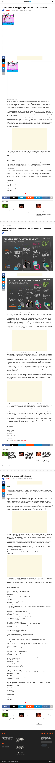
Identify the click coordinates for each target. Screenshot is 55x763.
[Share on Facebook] (3, 57)
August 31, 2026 (11, 212)
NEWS (5, 225)
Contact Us (51, 761)
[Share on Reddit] (3, 65)
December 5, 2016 (14, 10)
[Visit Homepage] (27, 2)
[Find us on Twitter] (6, 746)
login (6, 218)
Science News (20, 10)
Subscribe (44, 745)
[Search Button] (52, 1)
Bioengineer (8, 10)
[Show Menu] (2, 1)
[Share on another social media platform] (3, 73)
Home (3, 225)
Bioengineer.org (4, 761)
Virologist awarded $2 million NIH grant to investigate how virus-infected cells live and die (43, 214)
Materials (15, 193)
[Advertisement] (29, 58)
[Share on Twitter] (3, 60)
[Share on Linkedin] (3, 63)
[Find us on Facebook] (3, 746)
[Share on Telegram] (3, 68)
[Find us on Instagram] (8, 746)
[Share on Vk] (3, 70)
